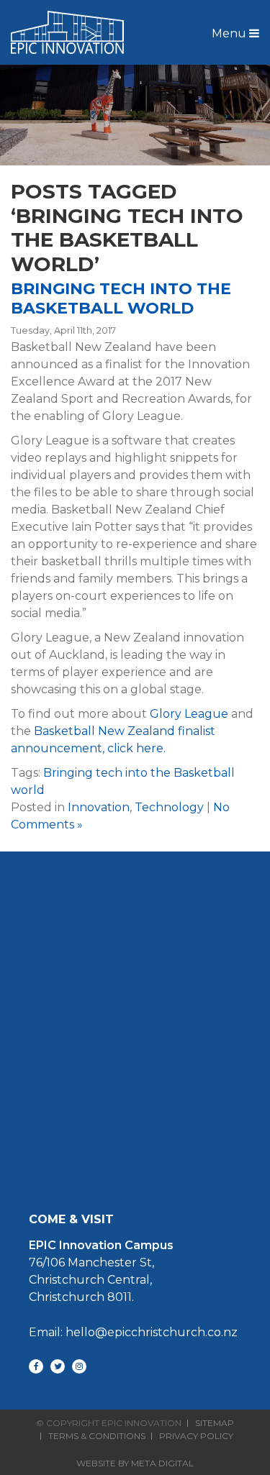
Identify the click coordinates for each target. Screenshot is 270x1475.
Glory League (189, 714)
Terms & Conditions (96, 1436)
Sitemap (214, 1423)
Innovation (99, 807)
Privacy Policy (196, 1436)
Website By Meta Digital (135, 1463)
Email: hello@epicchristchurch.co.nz (133, 1332)
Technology (169, 807)
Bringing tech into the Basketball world (121, 298)
